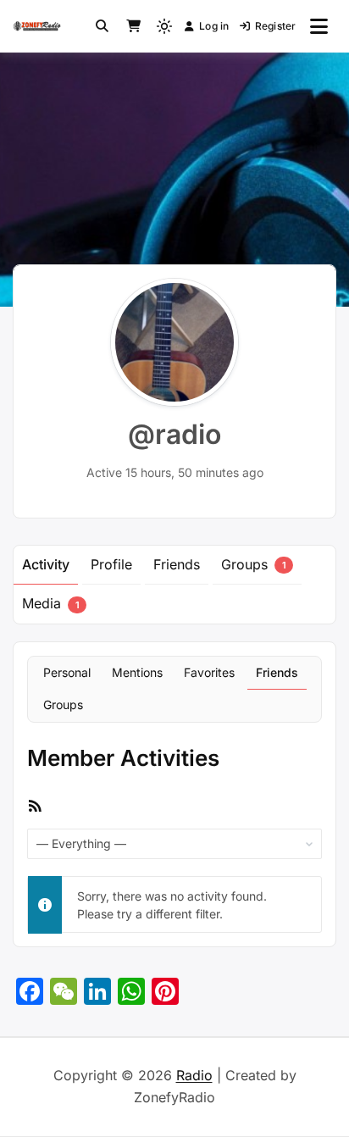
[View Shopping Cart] (133, 26)
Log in (214, 25)
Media (50, 603)
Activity (45, 564)
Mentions (137, 672)
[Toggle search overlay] (102, 26)
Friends (176, 564)
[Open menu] (319, 26)
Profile (111, 564)
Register (275, 25)
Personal (67, 672)
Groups (253, 564)
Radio (194, 1075)
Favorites (209, 672)
